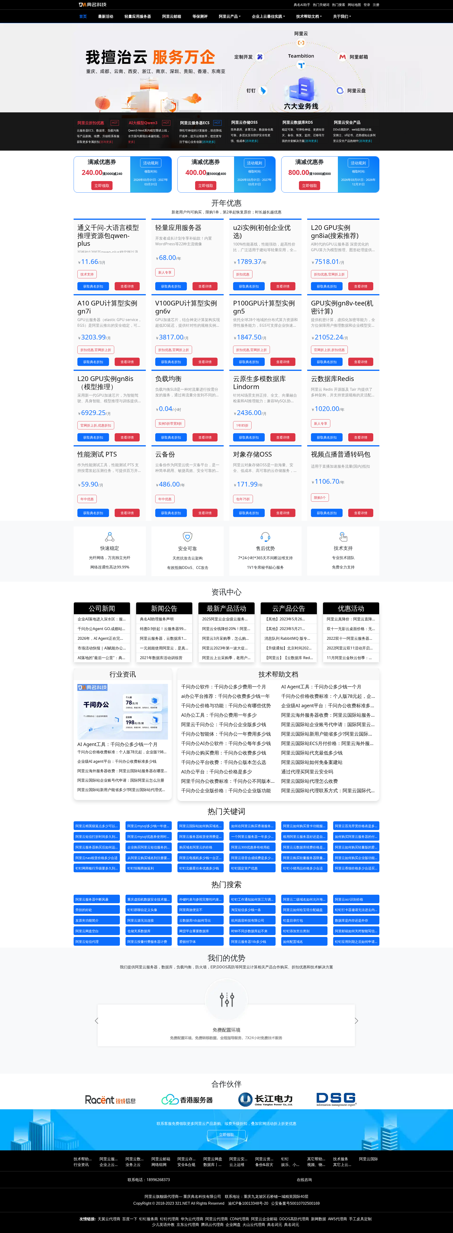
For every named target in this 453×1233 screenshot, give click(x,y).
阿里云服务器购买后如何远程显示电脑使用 (95, 848)
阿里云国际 (368, 1158)
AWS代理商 (337, 1218)
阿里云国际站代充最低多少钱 (312, 753)
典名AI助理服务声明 (157, 619)
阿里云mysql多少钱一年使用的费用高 (148, 827)
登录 (367, 4)
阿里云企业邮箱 (264, 1218)
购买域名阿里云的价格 (195, 847)
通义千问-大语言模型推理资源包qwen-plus (108, 235)
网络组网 (159, 1164)
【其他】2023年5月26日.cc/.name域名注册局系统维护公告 (288, 619)
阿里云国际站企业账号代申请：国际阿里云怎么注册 (120, 780)
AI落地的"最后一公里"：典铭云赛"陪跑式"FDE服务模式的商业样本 (102, 658)
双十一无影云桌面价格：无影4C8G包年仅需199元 (349, 628)
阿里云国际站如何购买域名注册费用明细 (199, 827)
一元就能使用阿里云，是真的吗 (162, 648)
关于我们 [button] (340, 16)
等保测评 (200, 16)
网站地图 (354, 4)
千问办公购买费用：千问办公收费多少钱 (223, 753)
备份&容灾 (264, 1164)
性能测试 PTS (97, 453)
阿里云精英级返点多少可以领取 (95, 827)
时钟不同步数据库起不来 (249, 931)
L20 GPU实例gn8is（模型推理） (105, 382)
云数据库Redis (332, 378)
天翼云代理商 (109, 1218)
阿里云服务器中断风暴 (92, 899)
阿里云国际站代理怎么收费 (309, 781)
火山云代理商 (254, 1224)
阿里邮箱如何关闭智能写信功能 (355, 932)
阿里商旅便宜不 (190, 909)
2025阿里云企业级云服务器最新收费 (225, 619)
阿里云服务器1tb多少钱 (248, 941)
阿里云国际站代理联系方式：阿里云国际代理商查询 (328, 790)
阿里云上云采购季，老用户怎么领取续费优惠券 (224, 658)
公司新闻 (102, 608)
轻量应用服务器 (138, 16)
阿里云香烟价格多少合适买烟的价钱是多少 (355, 869)
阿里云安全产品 (238, 1159)
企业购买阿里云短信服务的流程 (147, 848)
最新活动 (105, 16)
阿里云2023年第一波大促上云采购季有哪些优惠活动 (225, 648)
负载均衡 (168, 378)
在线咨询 (304, 1179)
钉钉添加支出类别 (296, 931)
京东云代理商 (187, 1224)
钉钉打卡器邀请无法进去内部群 (355, 910)
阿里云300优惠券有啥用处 (250, 847)
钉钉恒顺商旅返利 (140, 868)
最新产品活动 (226, 608)
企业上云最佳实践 (109, 1164)
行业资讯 (122, 673)
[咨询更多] (106, 142)
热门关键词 (321, 4)
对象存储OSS (252, 453)
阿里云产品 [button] (228, 16)
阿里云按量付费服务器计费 (147, 941)
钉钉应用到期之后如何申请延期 (355, 942)
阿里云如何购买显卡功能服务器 (303, 827)
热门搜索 (338, 4)
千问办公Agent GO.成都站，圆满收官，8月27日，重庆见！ (102, 628)
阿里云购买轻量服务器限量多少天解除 (303, 859)
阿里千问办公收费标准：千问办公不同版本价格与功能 (228, 781)
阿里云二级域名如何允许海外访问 (303, 900)
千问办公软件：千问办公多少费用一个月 (223, 687)
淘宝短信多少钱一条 (246, 909)
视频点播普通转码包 (340, 453)
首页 (83, 16)
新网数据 (318, 1218)
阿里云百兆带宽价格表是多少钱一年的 (355, 827)
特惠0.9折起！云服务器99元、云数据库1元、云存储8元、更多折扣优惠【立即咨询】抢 (163, 628)
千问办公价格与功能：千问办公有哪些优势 (226, 705)
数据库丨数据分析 (212, 1164)
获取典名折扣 (93, 286)
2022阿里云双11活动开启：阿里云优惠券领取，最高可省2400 (350, 648)
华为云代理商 (192, 1218)
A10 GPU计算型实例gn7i (107, 306)
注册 (376, 4)
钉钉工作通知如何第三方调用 (251, 900)
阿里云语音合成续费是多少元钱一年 (251, 859)
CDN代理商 (239, 1218)
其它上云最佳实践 (342, 1164)
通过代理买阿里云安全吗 (307, 772)
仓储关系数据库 (139, 931)
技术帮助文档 (278, 673)
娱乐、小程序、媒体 (290, 1164)
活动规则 (150, 162)
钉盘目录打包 (293, 920)
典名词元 (274, 1224)
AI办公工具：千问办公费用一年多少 (219, 715)
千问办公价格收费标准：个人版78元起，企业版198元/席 (120, 752)
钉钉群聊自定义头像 (142, 909)
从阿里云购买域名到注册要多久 (147, 859)
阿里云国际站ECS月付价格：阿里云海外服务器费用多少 (327, 743)
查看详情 (127, 286)
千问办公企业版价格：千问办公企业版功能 (226, 790)
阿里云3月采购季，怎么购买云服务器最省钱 (226, 638)
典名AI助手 (302, 4)
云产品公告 (288, 608)
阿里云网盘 (212, 1158)
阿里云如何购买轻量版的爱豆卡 (355, 848)
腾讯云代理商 (212, 1224)
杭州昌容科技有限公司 (247, 920)
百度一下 (129, 1218)
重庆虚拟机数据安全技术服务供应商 (147, 900)
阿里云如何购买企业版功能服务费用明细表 (355, 859)
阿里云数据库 (135, 1159)
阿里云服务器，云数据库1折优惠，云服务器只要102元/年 (163, 638)
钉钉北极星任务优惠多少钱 (199, 868)
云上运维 (236, 1164)
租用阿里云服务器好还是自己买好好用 (303, 837)
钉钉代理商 (169, 1218)
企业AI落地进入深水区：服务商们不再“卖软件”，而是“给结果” (100, 619)
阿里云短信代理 (87, 941)
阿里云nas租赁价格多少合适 (96, 858)
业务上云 (133, 1164)
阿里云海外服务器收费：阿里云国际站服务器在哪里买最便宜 (122, 771)
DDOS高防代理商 (294, 1218)
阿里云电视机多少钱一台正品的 (199, 859)
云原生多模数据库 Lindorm (259, 382)
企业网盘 (233, 1224)
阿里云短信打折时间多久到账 (95, 837)
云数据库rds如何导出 (195, 920)
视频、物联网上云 (316, 1164)
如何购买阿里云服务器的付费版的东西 (355, 837)
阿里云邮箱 (171, 16)
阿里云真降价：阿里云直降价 (349, 619)
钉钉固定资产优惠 (244, 868)
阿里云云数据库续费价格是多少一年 (303, 848)
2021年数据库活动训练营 (161, 657)
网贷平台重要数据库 (194, 931)
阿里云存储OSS (186, 1159)
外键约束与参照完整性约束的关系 (199, 900)
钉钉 (285, 1158)
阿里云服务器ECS (109, 1159)
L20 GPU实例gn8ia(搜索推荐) (334, 231)
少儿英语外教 (163, 1224)
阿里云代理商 (216, 1218)
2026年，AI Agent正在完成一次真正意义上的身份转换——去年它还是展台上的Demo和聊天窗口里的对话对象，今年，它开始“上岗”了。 (102, 638)
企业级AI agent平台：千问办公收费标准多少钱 (116, 761)
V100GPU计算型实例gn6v (186, 306)
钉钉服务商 (148, 1218)
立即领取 (101, 185)
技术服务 (340, 1158)
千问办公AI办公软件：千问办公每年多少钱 (226, 743)
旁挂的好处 (84, 909)
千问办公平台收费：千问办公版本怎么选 (223, 762)
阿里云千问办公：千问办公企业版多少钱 (223, 724)
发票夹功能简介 (87, 920)
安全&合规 (186, 1164)
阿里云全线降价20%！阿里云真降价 (224, 628)
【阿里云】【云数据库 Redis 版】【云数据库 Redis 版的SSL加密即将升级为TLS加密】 (288, 658)
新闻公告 (164, 608)
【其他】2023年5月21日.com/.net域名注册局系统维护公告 (288, 628)
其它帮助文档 (316, 1159)
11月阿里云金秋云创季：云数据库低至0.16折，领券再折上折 (350, 658)
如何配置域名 (293, 941)
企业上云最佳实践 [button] (267, 16)
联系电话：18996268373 (149, 1179)
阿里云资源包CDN (264, 1159)
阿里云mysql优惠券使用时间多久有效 (148, 837)
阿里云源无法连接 (140, 920)
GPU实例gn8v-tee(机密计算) (342, 306)
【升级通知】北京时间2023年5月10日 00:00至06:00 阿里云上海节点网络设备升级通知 (287, 648)
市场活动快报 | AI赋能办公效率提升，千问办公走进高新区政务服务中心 (100, 648)
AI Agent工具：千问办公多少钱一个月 (117, 744)
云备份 (165, 453)
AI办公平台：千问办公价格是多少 (216, 772)
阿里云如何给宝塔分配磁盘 (303, 909)
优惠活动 (351, 608)
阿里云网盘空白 (87, 931)
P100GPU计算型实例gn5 (264, 306)
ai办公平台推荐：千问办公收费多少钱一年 (225, 696)
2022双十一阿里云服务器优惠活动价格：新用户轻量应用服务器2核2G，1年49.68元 (350, 638)
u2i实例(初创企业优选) (262, 231)
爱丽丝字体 (187, 941)
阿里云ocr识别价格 (349, 899)
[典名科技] (92, 4)
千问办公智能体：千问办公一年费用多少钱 (226, 734)
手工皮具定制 (360, 1218)
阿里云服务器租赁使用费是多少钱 (199, 837)
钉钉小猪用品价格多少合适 (303, 868)
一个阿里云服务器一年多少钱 (251, 837)
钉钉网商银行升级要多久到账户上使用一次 (95, 869)
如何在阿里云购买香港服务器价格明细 (251, 827)
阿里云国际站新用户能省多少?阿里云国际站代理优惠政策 (121, 789)
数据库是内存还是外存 (351, 920)
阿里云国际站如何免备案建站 (312, 762)
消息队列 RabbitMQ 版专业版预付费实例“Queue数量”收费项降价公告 (287, 638)
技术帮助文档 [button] (307, 16)
